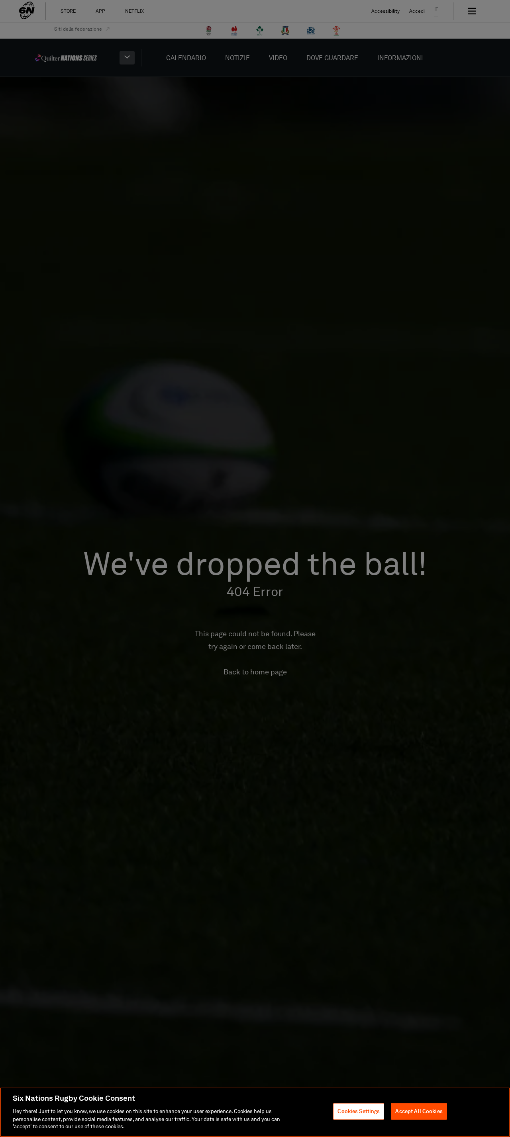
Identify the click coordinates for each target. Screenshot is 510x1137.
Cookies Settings (358, 1111)
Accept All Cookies (418, 1111)
